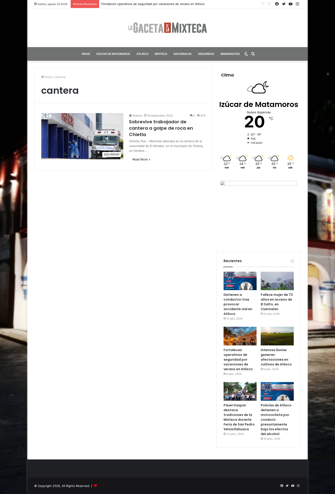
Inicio (48, 77)
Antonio (137, 115)
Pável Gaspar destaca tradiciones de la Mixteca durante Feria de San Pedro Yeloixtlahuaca (239, 417)
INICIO (86, 54)
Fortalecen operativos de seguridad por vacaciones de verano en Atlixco (153, 4)
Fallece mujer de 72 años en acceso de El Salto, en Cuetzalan (277, 301)
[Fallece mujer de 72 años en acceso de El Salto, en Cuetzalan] (277, 281)
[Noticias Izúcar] (167, 28)
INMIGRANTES (230, 54)
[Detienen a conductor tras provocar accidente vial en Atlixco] (240, 281)
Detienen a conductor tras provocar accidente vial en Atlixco (238, 304)
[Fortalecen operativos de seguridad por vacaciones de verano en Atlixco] (240, 336)
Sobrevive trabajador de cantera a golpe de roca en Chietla (161, 128)
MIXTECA (161, 54)
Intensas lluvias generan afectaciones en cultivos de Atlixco (276, 357)
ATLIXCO (142, 54)
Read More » (141, 159)
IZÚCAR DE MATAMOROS (113, 54)
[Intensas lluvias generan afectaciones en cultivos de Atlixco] (277, 336)
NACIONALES (183, 54)
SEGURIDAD (206, 54)
